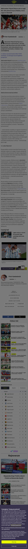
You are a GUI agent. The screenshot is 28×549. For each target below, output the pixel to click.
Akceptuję (14, 542)
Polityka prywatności (16, 525)
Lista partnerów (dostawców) (8, 538)
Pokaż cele (14, 546)
